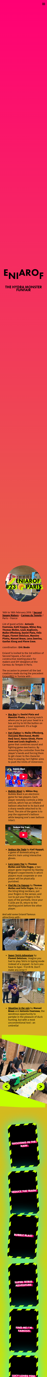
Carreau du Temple (31, 615)
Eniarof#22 (8, 676)
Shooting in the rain (19, 1008)
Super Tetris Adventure (20, 955)
